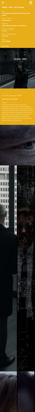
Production (12, 95)
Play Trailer (5, 46)
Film (6, 95)
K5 (3, 95)
